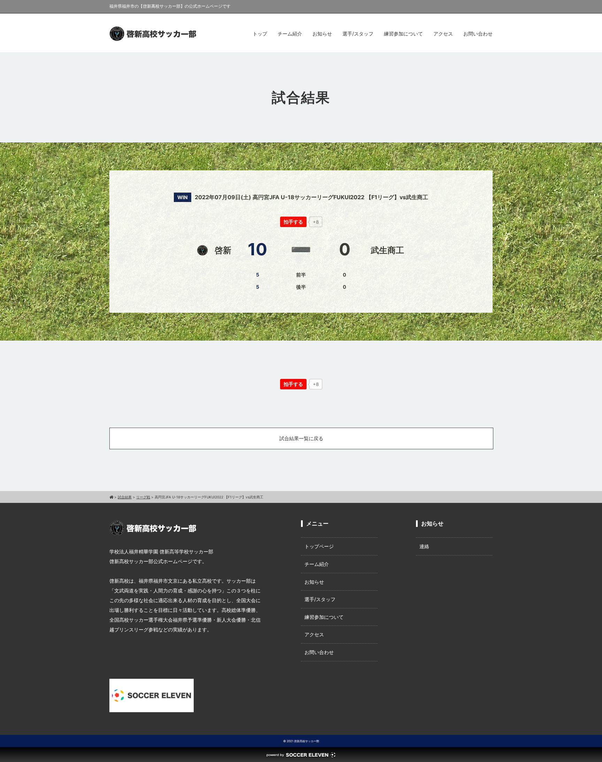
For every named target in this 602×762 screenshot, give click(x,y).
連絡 (424, 546)
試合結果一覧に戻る (301, 438)
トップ (260, 34)
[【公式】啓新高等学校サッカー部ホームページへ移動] (111, 497)
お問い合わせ (478, 34)
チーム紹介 (290, 34)
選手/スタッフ (357, 34)
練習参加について (403, 34)
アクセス (443, 34)
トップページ (319, 546)
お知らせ (322, 34)
